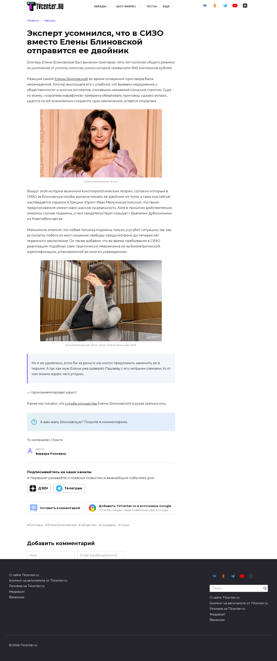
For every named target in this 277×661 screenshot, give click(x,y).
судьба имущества (81, 403)
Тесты (151, 6)
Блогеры (36, 525)
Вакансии (16, 597)
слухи (125, 525)
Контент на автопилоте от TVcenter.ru (38, 580)
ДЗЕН (43, 488)
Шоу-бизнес (126, 6)
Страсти (57, 440)
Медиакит (17, 592)
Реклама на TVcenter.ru (27, 586)
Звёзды (100, 6)
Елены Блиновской (71, 79)
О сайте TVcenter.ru (24, 575)
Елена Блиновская (62, 525)
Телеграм (73, 488)
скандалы (108, 525)
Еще (166, 6)
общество (89, 525)
